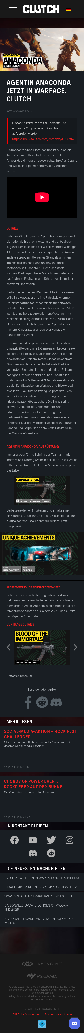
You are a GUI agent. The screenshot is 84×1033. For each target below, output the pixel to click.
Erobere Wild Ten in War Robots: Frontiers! (41, 878)
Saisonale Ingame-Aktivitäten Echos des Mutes (39, 920)
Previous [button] (8, 647)
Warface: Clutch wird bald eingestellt (38, 896)
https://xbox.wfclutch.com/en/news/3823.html (43, 139)
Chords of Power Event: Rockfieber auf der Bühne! (34, 783)
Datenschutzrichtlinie (58, 1014)
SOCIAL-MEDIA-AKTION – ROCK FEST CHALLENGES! (40, 733)
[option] (42, 490)
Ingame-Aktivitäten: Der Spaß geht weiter (40, 887)
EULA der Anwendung (26, 1014)
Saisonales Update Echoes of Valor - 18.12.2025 (36, 907)
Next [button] (75, 647)
